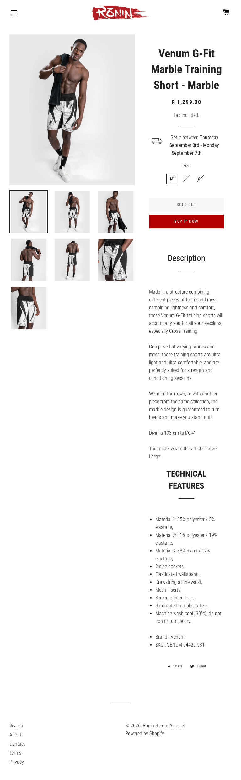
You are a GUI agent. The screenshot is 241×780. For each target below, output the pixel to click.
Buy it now (186, 221)
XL (200, 178)
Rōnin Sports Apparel (164, 726)
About (15, 735)
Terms (15, 753)
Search (16, 726)
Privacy (16, 762)
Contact (17, 744)
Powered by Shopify (144, 733)
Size (186, 166)
